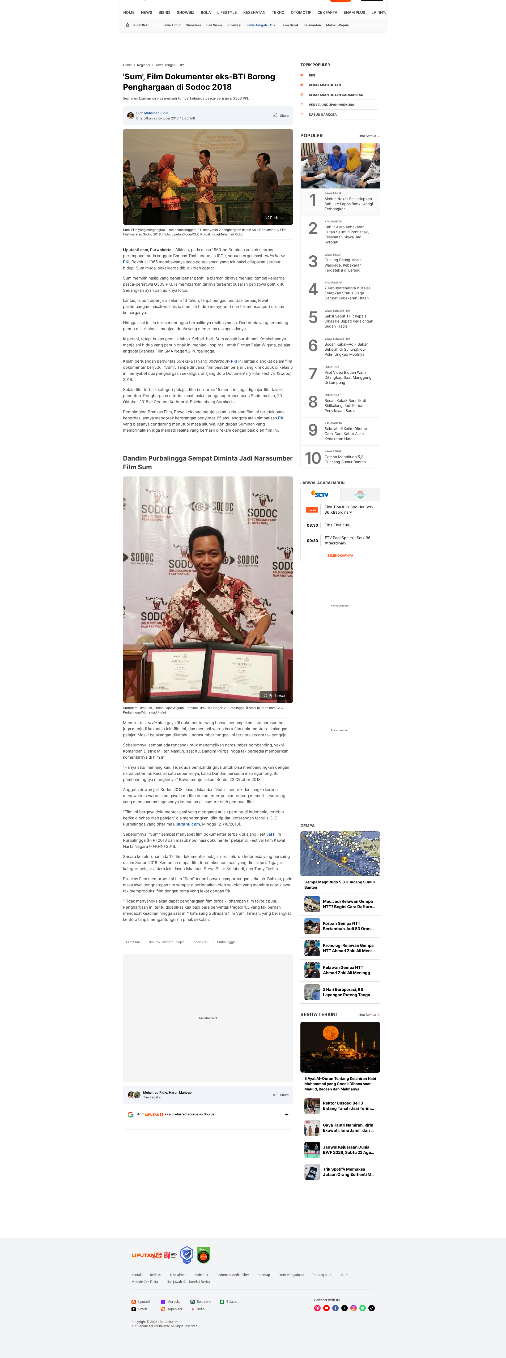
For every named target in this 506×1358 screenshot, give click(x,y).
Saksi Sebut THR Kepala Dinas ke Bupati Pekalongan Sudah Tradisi (349, 321)
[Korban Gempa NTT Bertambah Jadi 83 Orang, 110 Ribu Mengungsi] (312, 926)
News (146, 12)
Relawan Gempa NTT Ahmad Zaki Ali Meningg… (348, 970)
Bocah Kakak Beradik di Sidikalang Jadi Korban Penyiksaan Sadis (345, 405)
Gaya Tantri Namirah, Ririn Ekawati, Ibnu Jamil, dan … (348, 1128)
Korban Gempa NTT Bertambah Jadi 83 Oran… (348, 926)
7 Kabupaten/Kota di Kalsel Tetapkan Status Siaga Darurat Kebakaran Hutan (348, 293)
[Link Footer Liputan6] (154, 1255)
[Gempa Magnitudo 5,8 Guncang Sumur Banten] (340, 853)
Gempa (307, 825)
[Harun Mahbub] (137, 1095)
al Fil (273, 834)
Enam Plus (354, 12)
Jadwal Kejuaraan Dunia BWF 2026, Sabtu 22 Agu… (348, 1150)
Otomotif (301, 12)
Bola (206, 12)
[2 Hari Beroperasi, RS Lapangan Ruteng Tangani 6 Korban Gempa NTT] (312, 992)
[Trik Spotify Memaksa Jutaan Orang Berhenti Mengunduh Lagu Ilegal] (312, 1172)
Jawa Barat (289, 25)
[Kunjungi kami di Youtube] (326, 1308)
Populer (311, 135)
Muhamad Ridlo (156, 113)
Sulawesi (234, 25)
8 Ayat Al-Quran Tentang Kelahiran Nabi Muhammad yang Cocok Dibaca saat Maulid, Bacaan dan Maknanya (340, 1083)
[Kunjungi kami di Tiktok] (371, 1308)
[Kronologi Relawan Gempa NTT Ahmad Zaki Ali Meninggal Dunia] (312, 948)
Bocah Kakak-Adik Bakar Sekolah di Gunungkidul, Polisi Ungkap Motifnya (346, 349)
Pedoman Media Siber (232, 1275)
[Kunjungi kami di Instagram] (353, 1308)
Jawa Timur (172, 25)
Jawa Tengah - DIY (260, 25)
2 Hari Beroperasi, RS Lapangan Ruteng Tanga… (348, 992)
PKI (126, 261)
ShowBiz (185, 12)
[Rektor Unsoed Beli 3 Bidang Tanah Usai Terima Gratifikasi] (312, 1106)
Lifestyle (227, 12)
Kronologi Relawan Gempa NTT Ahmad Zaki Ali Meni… (349, 948)
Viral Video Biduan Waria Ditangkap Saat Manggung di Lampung (348, 377)
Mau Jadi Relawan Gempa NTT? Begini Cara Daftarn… (349, 904)
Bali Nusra (214, 25)
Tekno (278, 12)
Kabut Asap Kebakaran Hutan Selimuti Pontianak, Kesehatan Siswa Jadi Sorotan (347, 234)
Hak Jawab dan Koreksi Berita (188, 1282)
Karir (344, 1275)
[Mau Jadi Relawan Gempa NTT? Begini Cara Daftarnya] (312, 904)
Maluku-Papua (337, 25)
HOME (129, 12)
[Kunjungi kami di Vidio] (317, 1308)
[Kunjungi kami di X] (344, 1308)
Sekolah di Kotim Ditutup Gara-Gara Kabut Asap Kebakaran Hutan (346, 433)
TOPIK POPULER (315, 64)
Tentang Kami (322, 1275)
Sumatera (193, 25)
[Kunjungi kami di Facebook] (335, 1308)
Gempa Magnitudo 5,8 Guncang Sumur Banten (345, 459)
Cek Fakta (327, 12)
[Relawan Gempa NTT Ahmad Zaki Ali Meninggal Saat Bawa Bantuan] (312, 970)
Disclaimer (178, 1275)
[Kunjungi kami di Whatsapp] (362, 1308)
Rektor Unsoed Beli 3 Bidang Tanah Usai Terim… (348, 1106)
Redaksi (155, 1275)
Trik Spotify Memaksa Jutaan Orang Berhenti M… (349, 1172)
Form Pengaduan (291, 1275)
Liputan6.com (168, 1322)
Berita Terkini (318, 1014)
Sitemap (264, 1275)
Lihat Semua (367, 136)
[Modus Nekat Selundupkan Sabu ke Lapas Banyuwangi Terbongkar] (340, 165)
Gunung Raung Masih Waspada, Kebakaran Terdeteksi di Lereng (343, 264)
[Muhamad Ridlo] (130, 115)
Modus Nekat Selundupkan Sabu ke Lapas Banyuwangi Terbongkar (349, 203)
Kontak (136, 1275)
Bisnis (165, 12)
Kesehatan (254, 12)
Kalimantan (312, 25)
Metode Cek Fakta (144, 1282)
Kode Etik (201, 1275)
